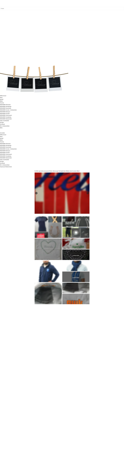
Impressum (2, 166)
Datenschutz (9, 166)
